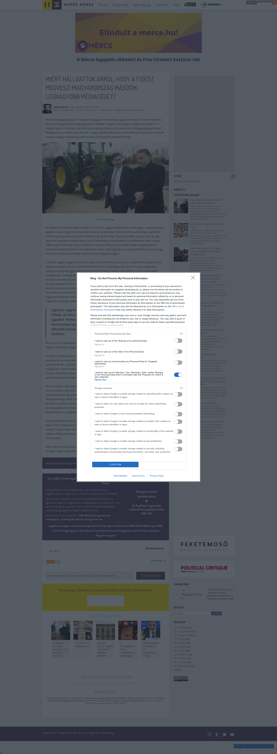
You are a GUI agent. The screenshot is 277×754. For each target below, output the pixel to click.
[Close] (194, 279)
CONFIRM (115, 464)
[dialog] (138, 377)
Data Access (138, 475)
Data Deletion (120, 475)
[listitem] (138, 333)
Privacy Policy (157, 475)
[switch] (178, 340)
